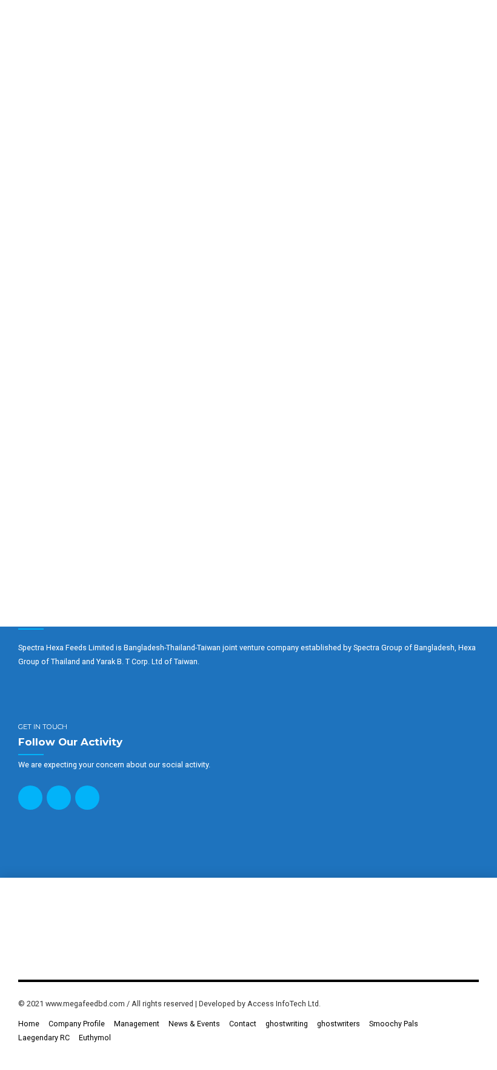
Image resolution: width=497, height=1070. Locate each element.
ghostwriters (338, 1023)
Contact (242, 1023)
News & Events (194, 1023)
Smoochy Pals (393, 1023)
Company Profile (76, 1023)
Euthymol (95, 1037)
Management (136, 1023)
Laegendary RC (44, 1037)
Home (28, 1023)
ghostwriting (286, 1023)
